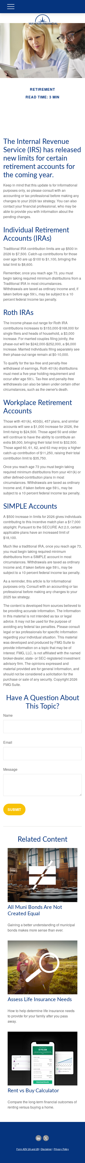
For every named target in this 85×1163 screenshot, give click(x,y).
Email (7, 742)
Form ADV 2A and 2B (27, 1149)
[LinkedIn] (38, 1138)
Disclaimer (46, 1149)
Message (10, 769)
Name (8, 715)
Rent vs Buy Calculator (33, 1090)
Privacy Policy (61, 1149)
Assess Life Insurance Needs (40, 999)
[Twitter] (46, 1138)
